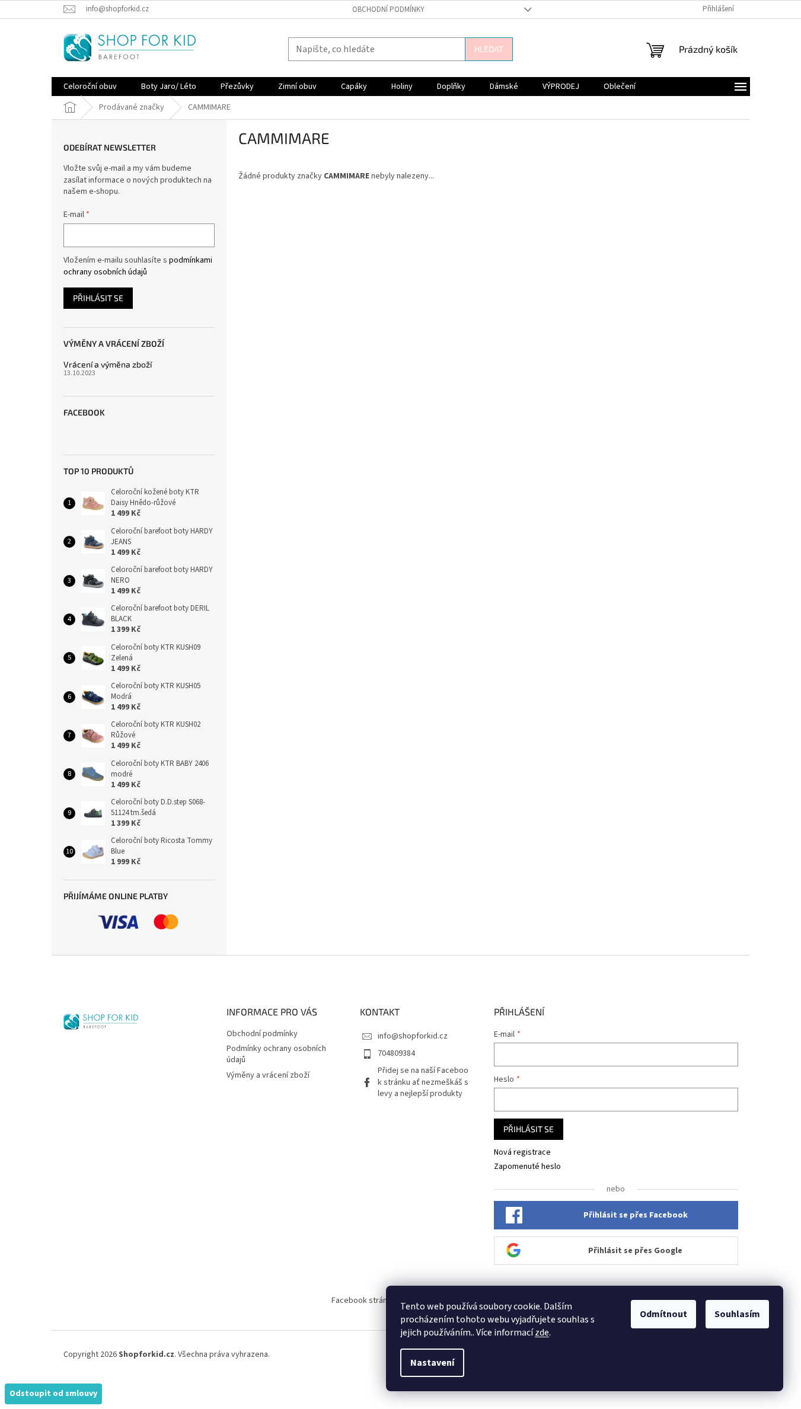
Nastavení (432, 1362)
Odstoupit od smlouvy (53, 1394)
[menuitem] (90, 86)
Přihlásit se (98, 298)
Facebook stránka (363, 1300)
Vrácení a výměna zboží (107, 364)
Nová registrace (522, 1152)
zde (542, 1332)
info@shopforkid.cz (413, 1036)
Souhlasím (737, 1314)
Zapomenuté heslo (527, 1166)
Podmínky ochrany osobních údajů (276, 1054)
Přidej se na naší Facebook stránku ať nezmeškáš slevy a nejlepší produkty (423, 1082)
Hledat (488, 49)
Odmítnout (663, 1314)
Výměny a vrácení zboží (267, 1075)
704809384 (396, 1053)
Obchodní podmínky (388, 9)
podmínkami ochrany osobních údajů (137, 266)
